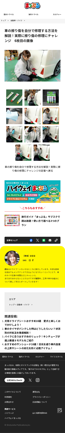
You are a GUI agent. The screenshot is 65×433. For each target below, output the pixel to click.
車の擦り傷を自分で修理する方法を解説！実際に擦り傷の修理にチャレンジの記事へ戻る (32, 169)
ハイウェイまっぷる (13, 418)
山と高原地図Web (39, 413)
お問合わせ (9, 402)
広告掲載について (39, 402)
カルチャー (57, 14)
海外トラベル (33, 14)
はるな (32, 255)
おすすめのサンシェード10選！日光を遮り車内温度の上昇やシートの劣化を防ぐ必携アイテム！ (32, 346)
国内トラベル (9, 14)
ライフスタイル (56, 356)
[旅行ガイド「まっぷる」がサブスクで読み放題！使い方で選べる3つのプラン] (12, 220)
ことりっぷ (9, 413)
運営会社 (36, 391)
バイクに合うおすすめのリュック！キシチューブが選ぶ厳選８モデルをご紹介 (32, 338)
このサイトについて (13, 391)
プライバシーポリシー (41, 397)
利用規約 (8, 397)
